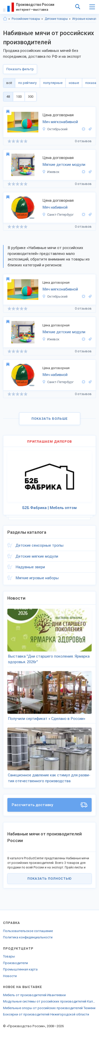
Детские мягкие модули (36, 556)
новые (74, 83)
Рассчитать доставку (32, 805)
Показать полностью (49, 878)
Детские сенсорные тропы (39, 545)
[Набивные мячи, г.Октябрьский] (89, 129)
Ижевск (53, 172)
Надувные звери (30, 567)
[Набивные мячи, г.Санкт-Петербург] (89, 214)
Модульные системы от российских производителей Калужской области (49, 1001)
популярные (52, 83)
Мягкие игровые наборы (37, 578)
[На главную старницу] (5, 19)
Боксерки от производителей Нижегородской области (46, 1014)
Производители (15, 963)
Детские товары (56, 19)
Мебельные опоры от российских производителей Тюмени (49, 1008)
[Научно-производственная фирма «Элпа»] (83, 172)
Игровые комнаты (85, 19)
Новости (10, 976)
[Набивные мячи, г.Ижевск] (89, 172)
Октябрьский (57, 129)
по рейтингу (27, 83)
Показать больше (49, 418)
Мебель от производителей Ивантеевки (34, 995)
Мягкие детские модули (63, 164)
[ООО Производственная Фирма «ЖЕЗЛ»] (83, 214)
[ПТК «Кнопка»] (83, 129)
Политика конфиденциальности (28, 937)
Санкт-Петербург (60, 214)
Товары (9, 956)
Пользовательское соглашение (28, 931)
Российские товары (26, 19)
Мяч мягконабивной (60, 122)
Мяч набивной (55, 207)
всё (9, 83)
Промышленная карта (20, 969)
